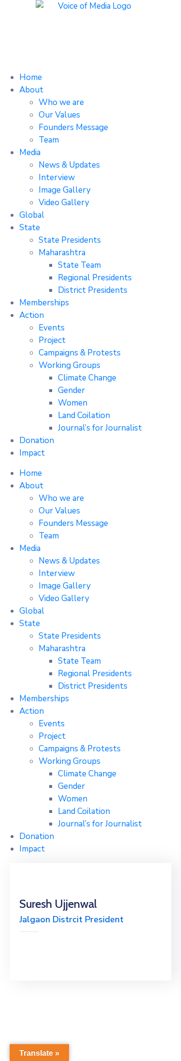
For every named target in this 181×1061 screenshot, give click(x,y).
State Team (79, 265)
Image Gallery (65, 190)
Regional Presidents (95, 277)
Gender (71, 390)
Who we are (61, 102)
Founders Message (73, 127)
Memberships (44, 302)
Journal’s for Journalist (100, 427)
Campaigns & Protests (80, 352)
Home (30, 77)
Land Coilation (84, 415)
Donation (36, 440)
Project (52, 340)
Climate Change (87, 377)
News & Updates (69, 164)
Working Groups (69, 365)
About (31, 89)
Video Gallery (64, 202)
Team (49, 139)
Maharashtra (62, 252)
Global (31, 215)
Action (31, 315)
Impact (32, 452)
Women (72, 402)
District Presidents (92, 290)
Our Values (59, 114)
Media (30, 152)
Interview (57, 177)
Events (52, 327)
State (29, 227)
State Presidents (70, 240)
